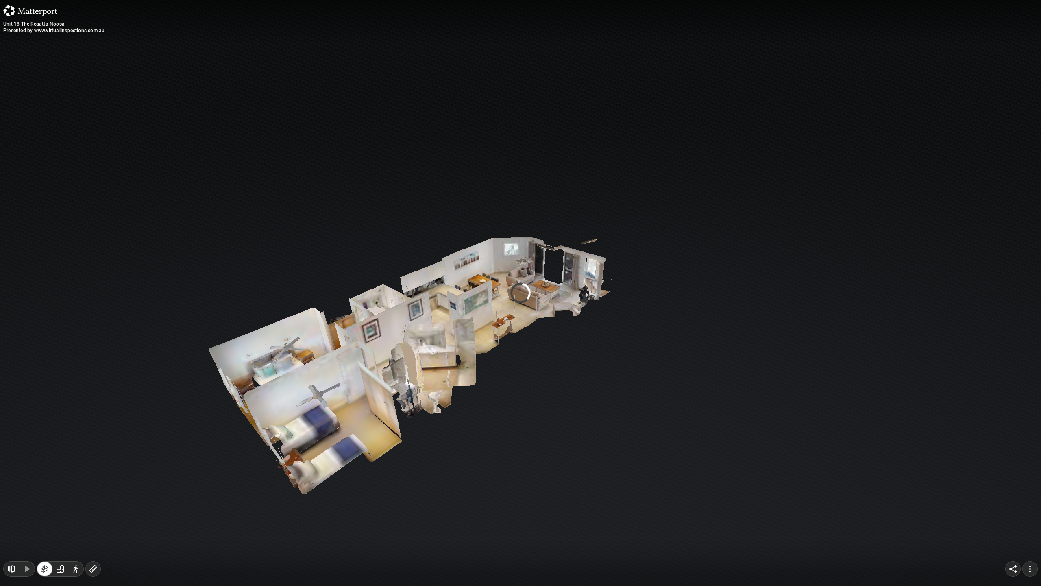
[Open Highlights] (11, 569)
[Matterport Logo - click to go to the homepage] (30, 10)
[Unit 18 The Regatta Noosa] (520, 293)
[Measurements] (93, 569)
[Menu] (1030, 569)
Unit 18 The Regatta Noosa (34, 24)
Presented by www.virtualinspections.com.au (54, 30)
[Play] (27, 569)
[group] (60, 569)
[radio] (44, 569)
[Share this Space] (1013, 569)
